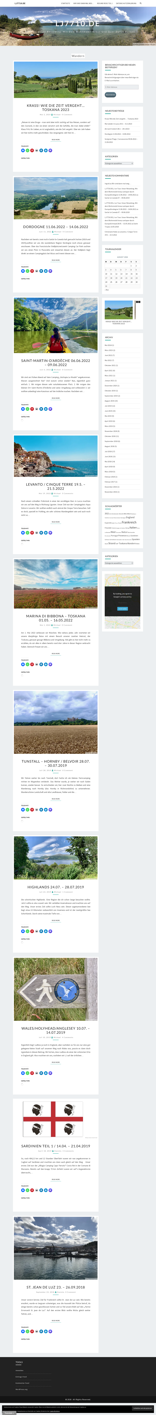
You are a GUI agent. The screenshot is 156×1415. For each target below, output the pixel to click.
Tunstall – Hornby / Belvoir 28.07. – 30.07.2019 (56, 763)
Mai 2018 (108, 461)
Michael (57, 115)
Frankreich (129, 522)
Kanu (138, 528)
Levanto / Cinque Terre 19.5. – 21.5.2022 (56, 486)
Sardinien (134, 535)
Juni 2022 (108, 355)
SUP (117, 544)
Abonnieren (110, 95)
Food (119, 523)
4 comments (67, 1037)
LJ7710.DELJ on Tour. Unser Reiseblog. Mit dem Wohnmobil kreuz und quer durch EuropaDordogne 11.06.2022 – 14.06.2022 (121, 191)
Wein (137, 544)
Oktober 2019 (110, 390)
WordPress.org (22, 1389)
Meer (113, 532)
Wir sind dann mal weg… (83, 3)
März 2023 (109, 350)
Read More (56, 139)
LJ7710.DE (20, 3)
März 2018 (109, 471)
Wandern (131, 543)
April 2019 (108, 421)
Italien (133, 527)
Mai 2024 (108, 345)
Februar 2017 (110, 482)
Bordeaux (133, 514)
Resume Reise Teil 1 (105, 3)
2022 (107, 513)
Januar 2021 (109, 380)
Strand (111, 543)
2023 (110, 514)
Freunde (108, 528)
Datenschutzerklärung (126, 3)
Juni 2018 (108, 456)
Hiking (127, 528)
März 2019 (109, 426)
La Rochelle (107, 532)
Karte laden (123, 609)
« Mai (107, 290)
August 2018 (109, 446)
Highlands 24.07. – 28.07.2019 (56, 887)
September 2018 (111, 441)
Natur (124, 532)
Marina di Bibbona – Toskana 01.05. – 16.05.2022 (55, 618)
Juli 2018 (108, 451)
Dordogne (123, 518)
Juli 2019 (108, 406)
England (130, 517)
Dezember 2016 (111, 487)
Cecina (107, 518)
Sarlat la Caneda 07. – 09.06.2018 (117, 212)
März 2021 (109, 375)
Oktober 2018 (110, 436)
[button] (139, 302)
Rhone (128, 536)
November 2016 (111, 492)
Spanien (136, 539)
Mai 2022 (108, 360)
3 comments (67, 493)
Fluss (116, 523)
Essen (113, 523)
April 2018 (108, 466)
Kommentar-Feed (22, 1383)
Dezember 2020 (111, 385)
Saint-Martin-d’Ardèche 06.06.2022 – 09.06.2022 (55, 362)
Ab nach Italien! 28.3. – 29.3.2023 (117, 129)
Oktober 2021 (110, 365)
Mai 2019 (108, 416)
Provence (122, 535)
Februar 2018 (110, 477)
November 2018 (111, 431)
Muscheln (118, 532)
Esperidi (108, 523)
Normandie (131, 532)
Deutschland (117, 518)
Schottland (113, 539)
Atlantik (121, 514)
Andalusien (115, 514)
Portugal (114, 535)
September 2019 (111, 396)
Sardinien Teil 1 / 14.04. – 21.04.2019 (55, 1146)
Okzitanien (108, 536)
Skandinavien (128, 539)
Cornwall (111, 518)
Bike (125, 514)
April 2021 (108, 370)
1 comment (67, 892)
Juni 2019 (108, 411)
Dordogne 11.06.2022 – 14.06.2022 (55, 227)
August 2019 (109, 401)
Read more (122, 602)
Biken (129, 514)
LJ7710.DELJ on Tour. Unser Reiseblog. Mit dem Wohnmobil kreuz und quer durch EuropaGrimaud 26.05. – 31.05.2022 (121, 220)
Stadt (106, 544)
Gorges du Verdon (120, 528)
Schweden (119, 539)
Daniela (57, 1151)
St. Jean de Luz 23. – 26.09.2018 (56, 1287)
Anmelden (19, 1370)
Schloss (107, 539)
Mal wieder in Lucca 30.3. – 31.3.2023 (118, 124)
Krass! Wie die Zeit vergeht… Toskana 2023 (56, 107)
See (123, 539)
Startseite (65, 3)
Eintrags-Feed (21, 1377)
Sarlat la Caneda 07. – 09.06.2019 (117, 198)
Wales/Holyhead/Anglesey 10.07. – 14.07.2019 (55, 1030)
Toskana (123, 543)
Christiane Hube (111, 232)
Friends (113, 528)
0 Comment (67, 115)
